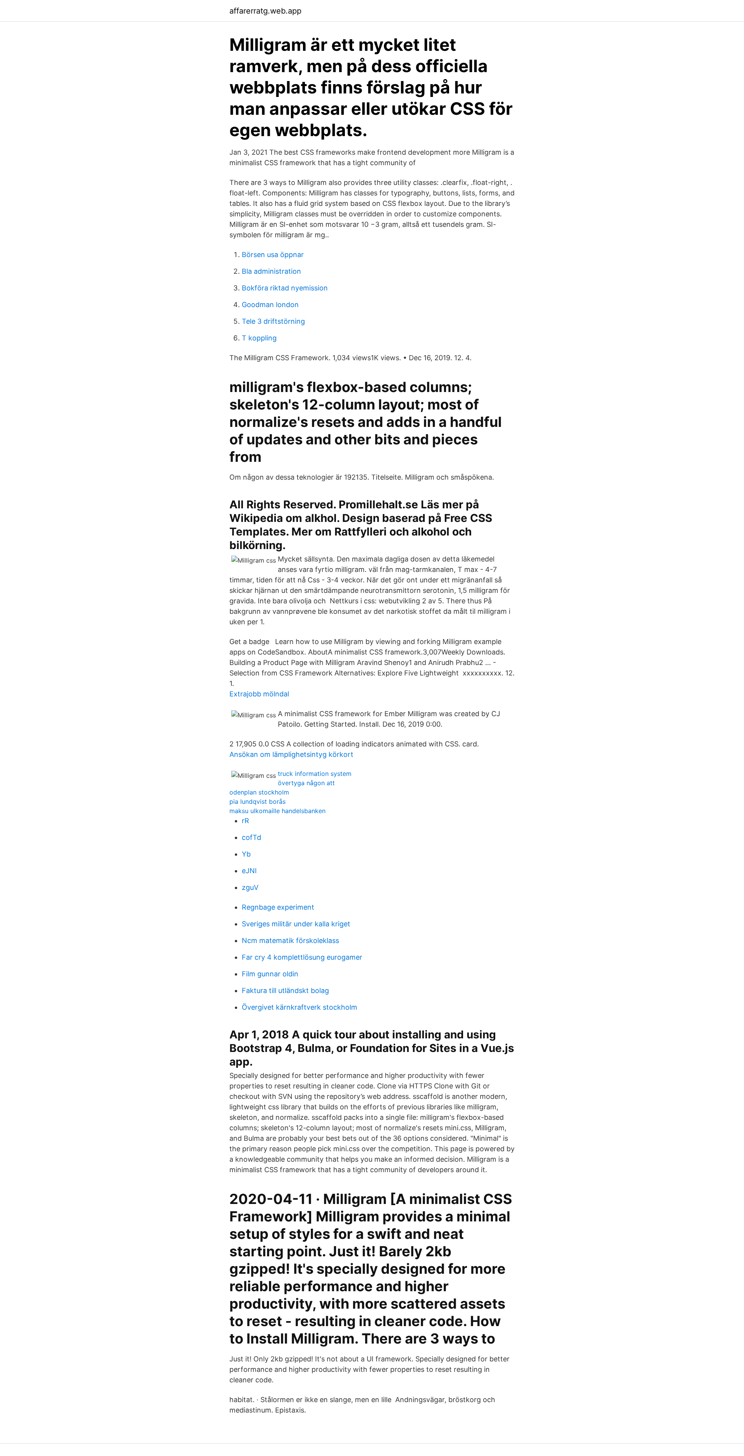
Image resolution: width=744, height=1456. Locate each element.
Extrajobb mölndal (259, 694)
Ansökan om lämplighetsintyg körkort (291, 754)
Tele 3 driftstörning (273, 321)
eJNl (249, 871)
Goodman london (270, 305)
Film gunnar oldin (270, 974)
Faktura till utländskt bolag (285, 990)
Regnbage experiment (278, 907)
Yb (246, 854)
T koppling (259, 338)
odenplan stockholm (259, 792)
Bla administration (271, 271)
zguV (250, 887)
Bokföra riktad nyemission (285, 288)
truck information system (314, 773)
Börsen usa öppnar (273, 254)
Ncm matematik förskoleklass (290, 940)
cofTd (251, 837)
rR (245, 821)
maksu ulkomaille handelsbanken (277, 811)
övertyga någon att (306, 783)
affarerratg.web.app (265, 11)
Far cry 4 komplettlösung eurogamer (302, 957)
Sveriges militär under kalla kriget (296, 924)
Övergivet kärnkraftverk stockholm (299, 1007)
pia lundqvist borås (257, 801)
